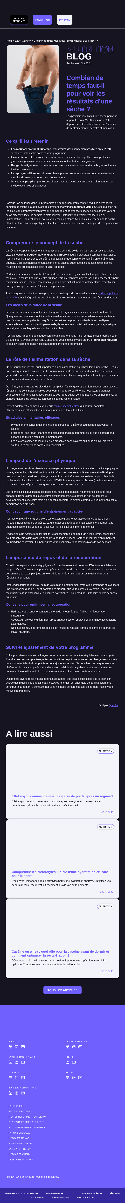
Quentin (113, 705)
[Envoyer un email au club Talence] (80, 1077)
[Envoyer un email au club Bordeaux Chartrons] (23, 1093)
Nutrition (26, 40)
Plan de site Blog (85, 1197)
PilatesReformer (19, 19)
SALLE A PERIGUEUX (19, 1149)
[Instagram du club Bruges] (67, 1062)
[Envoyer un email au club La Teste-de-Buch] (80, 1047)
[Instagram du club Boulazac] (17, 1047)
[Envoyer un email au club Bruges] (74, 1062)
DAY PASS (64, 20)
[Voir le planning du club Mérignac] (10, 1077)
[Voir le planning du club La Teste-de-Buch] (67, 1047)
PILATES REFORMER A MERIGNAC (27, 1127)
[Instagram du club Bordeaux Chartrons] (17, 1093)
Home (9, 40)
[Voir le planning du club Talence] (67, 1077)
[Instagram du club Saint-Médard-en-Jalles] (17, 1062)
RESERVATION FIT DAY (21, 1159)
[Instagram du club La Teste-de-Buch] (74, 1047)
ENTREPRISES (16, 1106)
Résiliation (115, 1193)
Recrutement (37, 1197)
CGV (73, 1193)
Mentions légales (54, 1193)
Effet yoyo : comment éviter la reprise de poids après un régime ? (62, 796)
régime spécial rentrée (67, 406)
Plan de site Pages (60, 1197)
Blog (17, 40)
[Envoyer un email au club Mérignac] (23, 1077)
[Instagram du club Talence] (74, 1077)
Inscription (42, 20)
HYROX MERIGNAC (18, 1138)
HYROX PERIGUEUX (19, 1154)
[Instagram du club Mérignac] (17, 1077)
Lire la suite (106, 812)
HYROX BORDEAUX (19, 1133)
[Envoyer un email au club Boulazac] (23, 1047)
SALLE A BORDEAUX (19, 1111)
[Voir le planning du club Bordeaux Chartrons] (10, 1093)
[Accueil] (14, 7)
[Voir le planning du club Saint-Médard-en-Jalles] (10, 1062)
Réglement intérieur (92, 1193)
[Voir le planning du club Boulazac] (10, 1047)
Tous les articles (62, 990)
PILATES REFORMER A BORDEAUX (27, 1116)
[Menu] (117, 8)
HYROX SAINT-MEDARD (21, 1143)
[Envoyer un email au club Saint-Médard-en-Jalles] (23, 1062)
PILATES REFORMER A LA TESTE (26, 1122)
